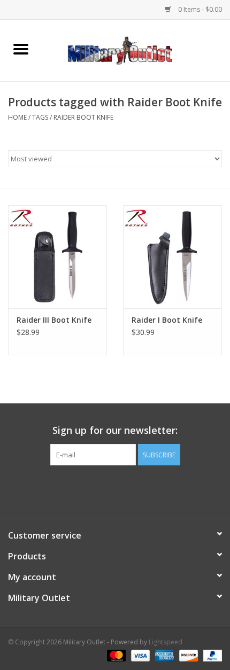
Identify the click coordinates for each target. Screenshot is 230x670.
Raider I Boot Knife (167, 320)
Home (17, 117)
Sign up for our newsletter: (115, 430)
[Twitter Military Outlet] (115, 487)
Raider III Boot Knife (54, 320)
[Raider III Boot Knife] (57, 257)
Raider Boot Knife (83, 117)
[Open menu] (21, 48)
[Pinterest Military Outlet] (134, 487)
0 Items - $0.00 (199, 9)
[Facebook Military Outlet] (95, 487)
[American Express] (163, 655)
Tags (40, 117)
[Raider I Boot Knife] (172, 257)
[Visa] (139, 655)
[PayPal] (211, 655)
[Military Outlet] (135, 49)
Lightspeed (165, 641)
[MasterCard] (115, 655)
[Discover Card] (187, 655)
